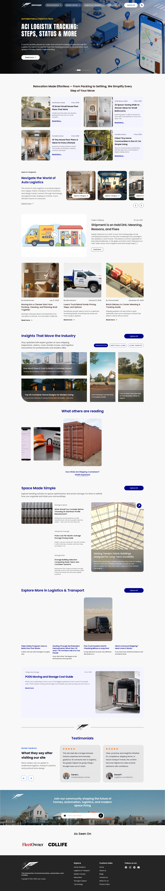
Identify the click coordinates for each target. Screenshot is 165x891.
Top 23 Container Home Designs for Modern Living (49, 394)
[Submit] (101, 815)
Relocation (112, 5)
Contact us (103, 877)
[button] (75, 70)
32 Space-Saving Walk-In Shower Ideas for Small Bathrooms (127, 107)
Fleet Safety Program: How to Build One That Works (34, 647)
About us (102, 871)
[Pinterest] (134, 867)
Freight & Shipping (97, 220)
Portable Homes (57, 136)
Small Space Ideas (58, 103)
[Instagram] (130, 867)
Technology (78, 884)
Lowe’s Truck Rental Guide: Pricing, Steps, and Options (80, 305)
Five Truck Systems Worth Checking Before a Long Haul (96, 647)
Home (101, 867)
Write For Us (104, 881)
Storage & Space (61, 505)
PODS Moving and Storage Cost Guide (49, 677)
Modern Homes (72, 5)
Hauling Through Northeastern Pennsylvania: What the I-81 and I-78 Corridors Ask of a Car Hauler (66, 649)
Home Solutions (53, 5)
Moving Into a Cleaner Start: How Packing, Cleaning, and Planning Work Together (39, 307)
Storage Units (60, 555)
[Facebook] (126, 867)
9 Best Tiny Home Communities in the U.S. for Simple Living (128, 141)
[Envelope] (138, 867)
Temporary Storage (62, 531)
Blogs (101, 874)
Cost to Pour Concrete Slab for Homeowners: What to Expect (130, 395)
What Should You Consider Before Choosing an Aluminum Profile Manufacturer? (69, 511)
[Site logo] (31, 5)
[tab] (101, 345)
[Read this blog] (35, 112)
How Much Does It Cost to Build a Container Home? (47, 368)
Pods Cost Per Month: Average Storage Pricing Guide (68, 536)
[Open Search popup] (142, 5)
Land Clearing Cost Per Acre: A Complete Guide (102, 396)
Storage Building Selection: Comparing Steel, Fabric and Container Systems (67, 562)
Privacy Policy (104, 884)
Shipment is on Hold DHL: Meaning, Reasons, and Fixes (116, 227)
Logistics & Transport (93, 5)
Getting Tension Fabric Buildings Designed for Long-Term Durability (114, 555)
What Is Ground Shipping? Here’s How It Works (126, 647)
